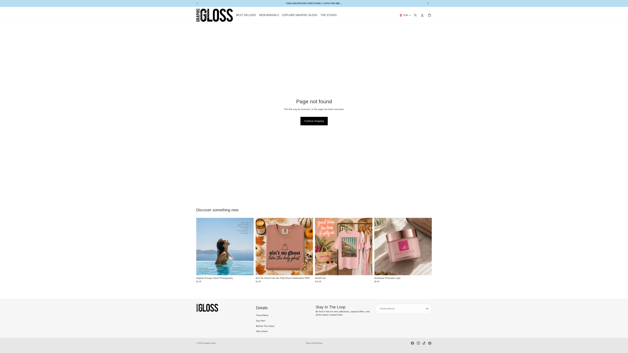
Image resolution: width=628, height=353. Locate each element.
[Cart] (429, 15)
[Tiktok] (424, 343)
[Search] (415, 15)
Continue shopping (314, 121)
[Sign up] (426, 308)
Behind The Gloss (265, 326)
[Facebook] (412, 343)
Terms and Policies (314, 343)
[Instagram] (418, 343)
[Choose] (367, 270)
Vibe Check (262, 331)
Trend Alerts (262, 315)
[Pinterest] (430, 343)
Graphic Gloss (209, 343)
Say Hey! (260, 320)
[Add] (249, 270)
